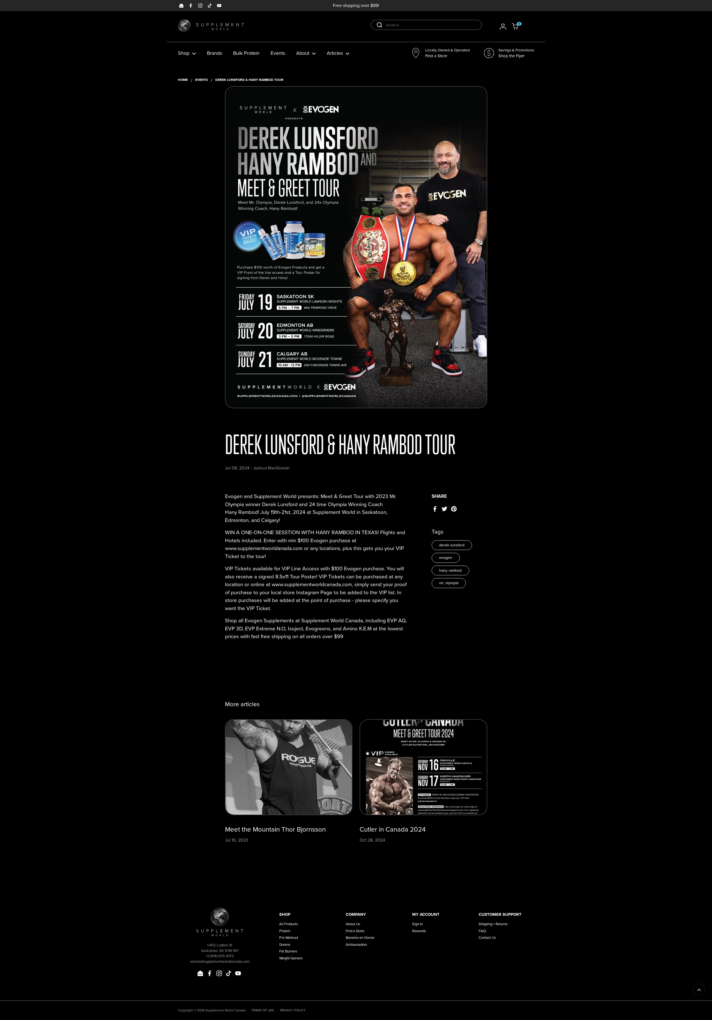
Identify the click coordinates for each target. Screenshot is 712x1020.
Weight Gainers (291, 958)
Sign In (417, 924)
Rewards (419, 931)
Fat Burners (288, 951)
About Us (353, 924)
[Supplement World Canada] (211, 26)
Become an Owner (360, 937)
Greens (284, 944)
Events (201, 79)
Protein (284, 931)
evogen (445, 558)
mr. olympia (448, 583)
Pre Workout (288, 937)
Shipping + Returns (493, 924)
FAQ (482, 931)
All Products (288, 924)
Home (183, 79)
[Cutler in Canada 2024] (423, 767)
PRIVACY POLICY (293, 1010)
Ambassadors (356, 944)
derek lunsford (451, 545)
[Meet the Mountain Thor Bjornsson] (289, 767)
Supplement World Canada (226, 1010)
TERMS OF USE (262, 1010)
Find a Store (355, 931)
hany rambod (450, 570)
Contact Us (487, 937)
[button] (518, 26)
